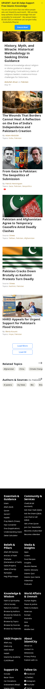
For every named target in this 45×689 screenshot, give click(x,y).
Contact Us (29, 649)
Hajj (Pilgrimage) (11, 576)
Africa (26, 625)
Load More (22, 345)
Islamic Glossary (31, 570)
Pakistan (24, 82)
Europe (27, 615)
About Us (28, 645)
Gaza (11, 186)
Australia (28, 618)
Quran (6, 510)
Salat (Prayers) (10, 565)
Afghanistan (29, 238)
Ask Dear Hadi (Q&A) (33, 510)
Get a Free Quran (31, 523)
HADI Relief (9, 650)
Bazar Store (9, 677)
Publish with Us (31, 660)
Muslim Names (30, 566)
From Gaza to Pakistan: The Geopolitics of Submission (19, 175)
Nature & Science (11, 608)
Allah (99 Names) (11, 552)
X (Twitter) (29, 677)
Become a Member (32, 534)
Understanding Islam (13, 532)
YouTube (30, 684)
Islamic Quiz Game (32, 577)
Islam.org (8, 646)
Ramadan (8, 573)
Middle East (29, 629)
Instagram (30, 681)
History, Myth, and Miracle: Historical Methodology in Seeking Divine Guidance (19, 53)
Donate (7, 674)
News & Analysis (31, 608)
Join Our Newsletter (32, 527)
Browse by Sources (12, 625)
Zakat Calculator (11, 535)
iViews (12, 235)
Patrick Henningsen (14, 183)
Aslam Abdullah (12, 135)
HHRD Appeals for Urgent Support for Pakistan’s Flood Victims (21, 323)
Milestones (29, 653)
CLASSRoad (9, 660)
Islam (6, 503)
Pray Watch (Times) (12, 521)
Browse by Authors (12, 611)
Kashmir (12, 286)
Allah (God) (8, 507)
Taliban (12, 238)
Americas (28, 611)
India (11, 138)
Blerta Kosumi (11, 331)
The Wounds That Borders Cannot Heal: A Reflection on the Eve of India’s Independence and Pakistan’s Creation (21, 123)
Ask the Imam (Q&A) (32, 513)
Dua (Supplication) (12, 528)
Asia (26, 622)
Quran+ (7, 514)
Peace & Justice (30, 604)
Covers (27, 555)
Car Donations (10, 681)
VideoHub (28, 580)
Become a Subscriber (33, 531)
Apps (26, 552)
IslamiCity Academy (12, 657)
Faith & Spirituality (12, 600)
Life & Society (9, 604)
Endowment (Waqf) (12, 684)
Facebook (31, 674)
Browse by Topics (11, 621)
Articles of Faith (10, 555)
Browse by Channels (12, 628)
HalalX (6, 653)
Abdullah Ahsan (11, 82)
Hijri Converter (10, 525)
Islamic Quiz (29, 573)
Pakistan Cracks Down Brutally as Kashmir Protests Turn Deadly (19, 275)
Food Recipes (30, 559)
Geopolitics (27, 186)
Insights (27, 562)
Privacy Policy (30, 656)
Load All (22, 352)
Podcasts (28, 584)
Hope (11, 334)
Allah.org (8, 642)
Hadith (7, 517)
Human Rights (30, 600)
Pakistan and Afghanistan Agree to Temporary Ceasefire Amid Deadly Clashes (21, 225)
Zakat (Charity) (10, 569)
